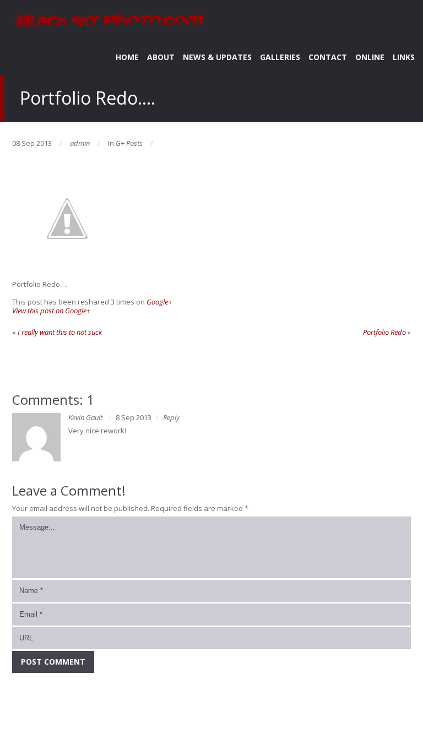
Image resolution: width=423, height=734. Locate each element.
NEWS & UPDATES (217, 57)
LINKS (404, 57)
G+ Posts (129, 143)
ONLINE (369, 57)
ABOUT (161, 57)
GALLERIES (280, 57)
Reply (171, 417)
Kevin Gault (85, 417)
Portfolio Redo (384, 332)
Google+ (159, 302)
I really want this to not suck (60, 332)
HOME (127, 57)
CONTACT (327, 57)
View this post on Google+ (51, 311)
